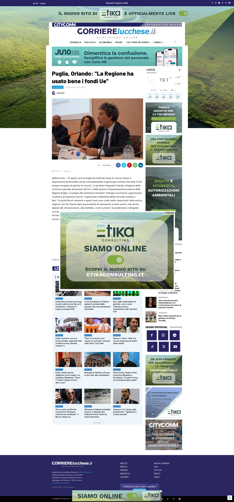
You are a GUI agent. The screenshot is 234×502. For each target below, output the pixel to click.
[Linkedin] (140, 165)
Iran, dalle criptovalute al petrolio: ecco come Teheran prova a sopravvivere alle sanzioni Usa (125, 306)
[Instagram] (215, 3)
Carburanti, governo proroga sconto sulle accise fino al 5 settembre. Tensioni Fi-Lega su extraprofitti (68, 305)
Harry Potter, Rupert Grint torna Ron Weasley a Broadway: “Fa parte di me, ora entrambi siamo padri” (125, 376)
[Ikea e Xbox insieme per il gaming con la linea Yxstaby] (151, 316)
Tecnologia (162, 313)
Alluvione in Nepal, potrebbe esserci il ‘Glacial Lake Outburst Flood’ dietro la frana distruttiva (97, 413)
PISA (156, 466)
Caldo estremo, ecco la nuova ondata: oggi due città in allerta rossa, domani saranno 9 (68, 342)
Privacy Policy (69, 487)
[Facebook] (212, 3)
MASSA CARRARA (161, 463)
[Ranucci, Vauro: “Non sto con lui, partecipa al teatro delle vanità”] (126, 325)
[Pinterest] (129, 165)
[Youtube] (229, 3)
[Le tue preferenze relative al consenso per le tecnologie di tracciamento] (229, 497)
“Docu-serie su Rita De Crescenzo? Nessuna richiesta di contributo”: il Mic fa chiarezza (66, 413)
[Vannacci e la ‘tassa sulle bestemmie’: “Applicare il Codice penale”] (126, 396)
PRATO (157, 473)
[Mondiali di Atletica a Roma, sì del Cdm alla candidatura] (97, 359)
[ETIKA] (164, 117)
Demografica (163, 297)
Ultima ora (57, 87)
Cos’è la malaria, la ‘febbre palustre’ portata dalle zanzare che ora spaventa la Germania (97, 305)
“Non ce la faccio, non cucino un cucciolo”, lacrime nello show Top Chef (97, 341)
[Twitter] (226, 3)
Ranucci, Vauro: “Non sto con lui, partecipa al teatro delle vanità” (125, 341)
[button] (176, 42)
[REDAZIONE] (54, 93)
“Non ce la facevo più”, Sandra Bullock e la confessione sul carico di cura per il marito (169, 304)
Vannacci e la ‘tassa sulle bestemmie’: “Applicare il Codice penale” (124, 412)
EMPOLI (123, 466)
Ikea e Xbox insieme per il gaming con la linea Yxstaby (169, 318)
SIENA (157, 477)
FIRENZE (124, 470)
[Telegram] (219, 3)
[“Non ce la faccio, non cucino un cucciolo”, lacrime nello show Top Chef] (97, 325)
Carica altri (96, 423)
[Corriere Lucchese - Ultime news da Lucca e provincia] (117, 33)
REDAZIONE (60, 93)
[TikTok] (222, 3)
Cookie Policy (57, 487)
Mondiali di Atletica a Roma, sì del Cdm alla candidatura (97, 373)
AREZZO (123, 463)
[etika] (117, 288)
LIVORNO (124, 477)
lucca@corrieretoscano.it (60, 483)
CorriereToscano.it (85, 472)
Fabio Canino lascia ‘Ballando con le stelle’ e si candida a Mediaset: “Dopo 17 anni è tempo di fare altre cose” (67, 377)
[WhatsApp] (135, 165)
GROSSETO (125, 473)
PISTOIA (157, 470)
